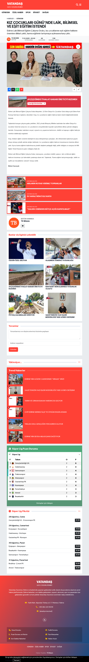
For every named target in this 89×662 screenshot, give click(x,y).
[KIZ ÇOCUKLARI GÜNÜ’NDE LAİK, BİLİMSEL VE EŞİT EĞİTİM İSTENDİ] (44, 65)
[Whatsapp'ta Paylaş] (17, 89)
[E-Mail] (23, 226)
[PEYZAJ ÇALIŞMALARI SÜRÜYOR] (26, 303)
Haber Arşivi (52, 639)
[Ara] (77, 5)
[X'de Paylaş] (13, 89)
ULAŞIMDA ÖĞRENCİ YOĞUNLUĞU (59, 260)
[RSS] (44, 620)
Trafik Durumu (53, 630)
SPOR (28, 12)
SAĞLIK (45, 12)
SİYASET (36, 12)
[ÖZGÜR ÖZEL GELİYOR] (26, 248)
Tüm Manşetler (53, 634)
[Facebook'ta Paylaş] (9, 89)
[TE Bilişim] (14, 223)
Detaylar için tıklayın (44, 503)
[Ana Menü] (80, 5)
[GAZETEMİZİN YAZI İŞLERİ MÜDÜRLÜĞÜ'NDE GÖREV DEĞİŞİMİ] (62, 303)
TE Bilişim (25, 221)
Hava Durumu (16, 630)
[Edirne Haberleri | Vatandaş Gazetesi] (15, 4)
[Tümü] (79, 362)
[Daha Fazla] (21, 89)
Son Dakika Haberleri (18, 639)
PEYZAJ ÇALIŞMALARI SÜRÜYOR (22, 315)
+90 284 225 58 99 (46, 607)
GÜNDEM (6, 12)
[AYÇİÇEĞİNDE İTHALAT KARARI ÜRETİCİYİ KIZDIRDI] (26, 275)
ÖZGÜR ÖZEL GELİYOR (18, 260)
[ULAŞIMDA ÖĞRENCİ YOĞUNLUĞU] (62, 248)
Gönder (13, 349)
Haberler (10, 18)
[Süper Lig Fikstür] (79, 511)
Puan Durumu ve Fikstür (19, 634)
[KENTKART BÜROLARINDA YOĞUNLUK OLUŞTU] (62, 275)
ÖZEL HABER (17, 12)
